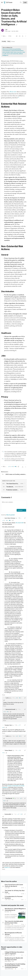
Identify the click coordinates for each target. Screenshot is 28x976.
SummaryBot (8, 814)
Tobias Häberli (8, 750)
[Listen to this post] (16, 36)
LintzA (21, 483)
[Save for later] (19, 36)
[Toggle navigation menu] (2, 2)
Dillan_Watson (8, 961)
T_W (6, 29)
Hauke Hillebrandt (19, 486)
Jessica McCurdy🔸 (9, 968)
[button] (3, 518)
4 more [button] (13, 41)
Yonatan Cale (8, 725)
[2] (18, 97)
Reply (3, 695)
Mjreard (6, 955)
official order (12, 92)
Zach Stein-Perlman (10, 518)
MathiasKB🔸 (8, 924)
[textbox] (13, 505)
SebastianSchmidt (10, 709)
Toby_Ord (7, 935)
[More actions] (25, 36)
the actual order (20, 522)
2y (16, 518)
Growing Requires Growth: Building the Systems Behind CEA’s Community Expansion (15, 965)
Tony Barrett (9, 798)
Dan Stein (7, 911)
